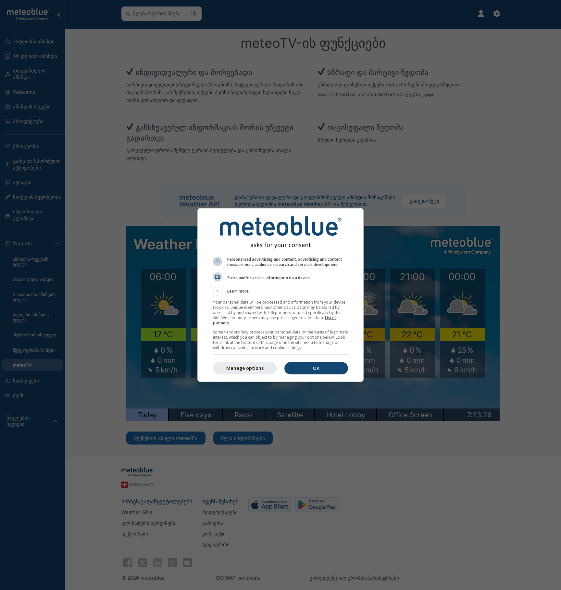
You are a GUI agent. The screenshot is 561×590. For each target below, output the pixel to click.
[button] (280, 291)
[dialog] (280, 295)
